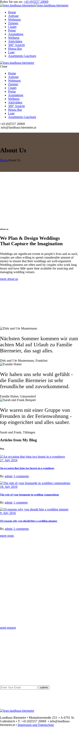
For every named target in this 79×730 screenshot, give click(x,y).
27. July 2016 (8, 460)
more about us (9, 279)
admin (9, 476)
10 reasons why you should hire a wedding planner (28, 520)
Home (4, 160)
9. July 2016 (8, 513)
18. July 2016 (8, 486)
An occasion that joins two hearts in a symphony (27, 468)
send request (8, 627)
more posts (7, 535)
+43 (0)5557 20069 (35, 1)
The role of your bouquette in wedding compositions (29, 494)
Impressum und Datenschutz (36, 725)
